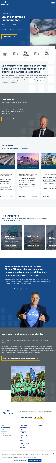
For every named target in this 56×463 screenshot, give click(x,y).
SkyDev (21, 440)
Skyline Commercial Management (23, 431)
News (5, 174)
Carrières (40, 425)
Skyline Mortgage (24, 443)
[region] (28, 457)
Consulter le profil (8, 119)
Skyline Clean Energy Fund (6, 434)
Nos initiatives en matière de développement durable (19, 358)
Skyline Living (39, 175)
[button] (44, 50)
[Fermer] (53, 453)
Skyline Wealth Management (23, 426)
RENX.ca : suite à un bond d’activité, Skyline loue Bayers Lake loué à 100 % (12, 181)
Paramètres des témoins (20, 460)
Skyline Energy (23, 435)
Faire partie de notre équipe (15, 289)
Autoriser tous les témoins (35, 460)
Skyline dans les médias (12, 174)
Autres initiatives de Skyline (24, 446)
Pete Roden (7, 99)
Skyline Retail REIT (4, 430)
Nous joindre (7, 36)
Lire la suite (7, 196)
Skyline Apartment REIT (36, 174)
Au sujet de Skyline (43, 423)
